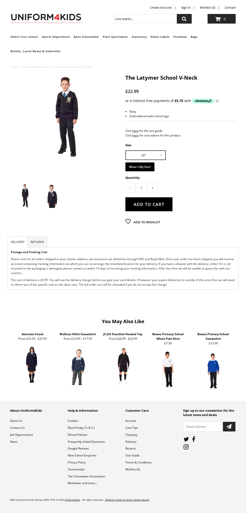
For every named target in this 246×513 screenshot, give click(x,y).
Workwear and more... (82, 483)
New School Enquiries (82, 455)
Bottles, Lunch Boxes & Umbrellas (36, 51)
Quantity (132, 177)
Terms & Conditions (138, 462)
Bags (194, 36)
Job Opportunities (21, 435)
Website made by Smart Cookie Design (127, 499)
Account (130, 421)
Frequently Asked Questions (86, 442)
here (135, 131)
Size (128, 145)
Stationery (139, 36)
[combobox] (145, 19)
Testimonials (76, 469)
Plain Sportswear (115, 36)
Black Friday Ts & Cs (81, 428)
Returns (130, 448)
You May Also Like (123, 321)
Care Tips (131, 428)
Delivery (130, 442)
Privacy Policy (77, 462)
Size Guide (132, 455)
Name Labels (160, 36)
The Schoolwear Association (86, 476)
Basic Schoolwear (86, 36)
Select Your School (24, 36)
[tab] (18, 242)
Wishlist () (132, 469)
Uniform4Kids (72, 499)
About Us (16, 421)
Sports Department (56, 36)
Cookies (73, 421)
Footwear (180, 36)
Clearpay (131, 435)
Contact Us (17, 428)
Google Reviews (78, 448)
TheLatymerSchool (35, 67)
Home (14, 67)
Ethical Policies (77, 435)
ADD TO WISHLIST (146, 222)
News (14, 442)
